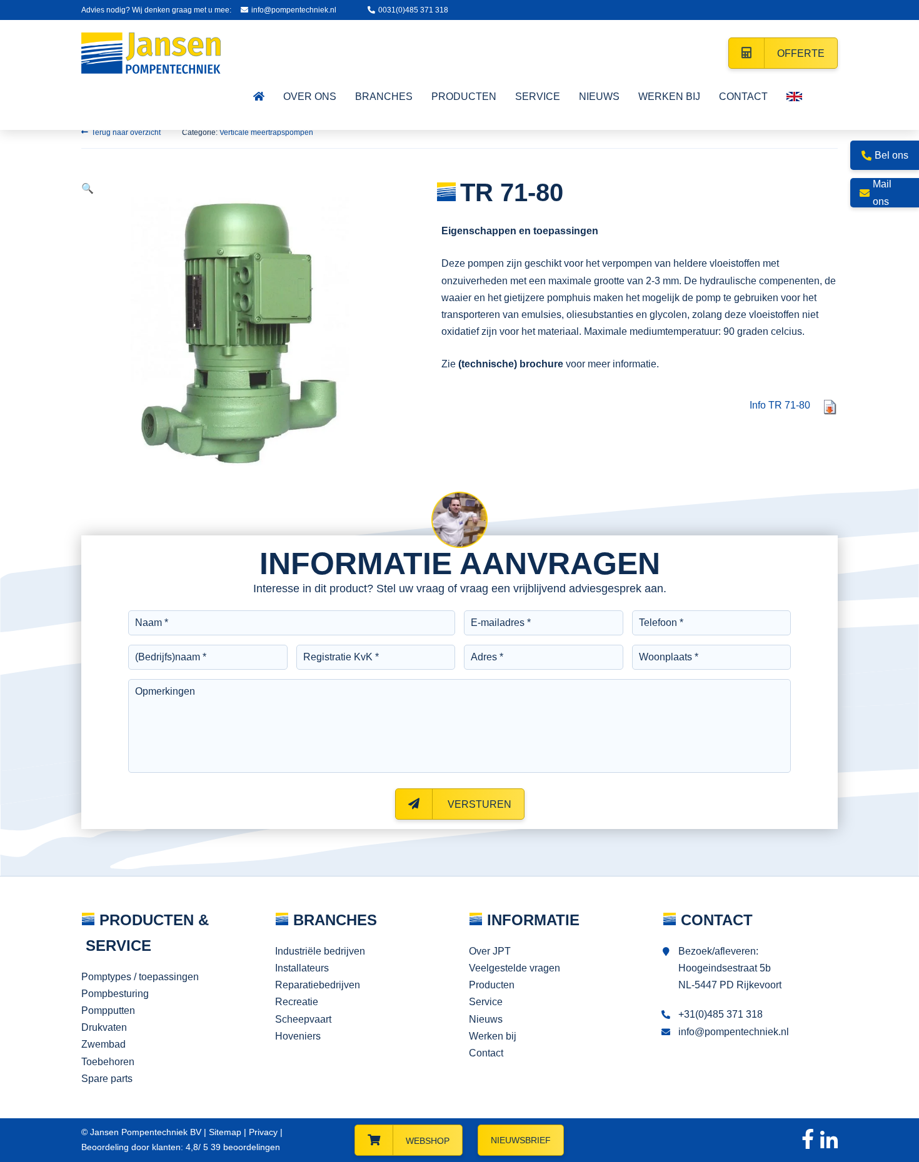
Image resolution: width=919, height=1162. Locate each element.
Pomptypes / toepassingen (140, 976)
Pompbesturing (115, 993)
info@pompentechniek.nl (293, 10)
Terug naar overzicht (126, 132)
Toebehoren (107, 1061)
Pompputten (108, 1010)
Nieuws (486, 1019)
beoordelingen (244, 1147)
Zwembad (103, 1044)
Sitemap (225, 1132)
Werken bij (492, 1036)
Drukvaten (104, 1027)
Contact (486, 1053)
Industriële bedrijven (320, 951)
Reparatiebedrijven (317, 985)
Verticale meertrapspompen (266, 132)
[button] (87, 188)
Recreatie (296, 1001)
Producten (492, 985)
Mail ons (882, 192)
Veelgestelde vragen (514, 968)
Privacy (263, 1132)
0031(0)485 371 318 (413, 10)
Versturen (478, 804)
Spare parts (107, 1078)
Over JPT (490, 951)
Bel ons (891, 155)
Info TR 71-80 (780, 405)
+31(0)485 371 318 (720, 1014)
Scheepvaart (303, 1019)
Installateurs (302, 968)
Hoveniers (298, 1036)
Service (486, 1001)
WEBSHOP (427, 1141)
